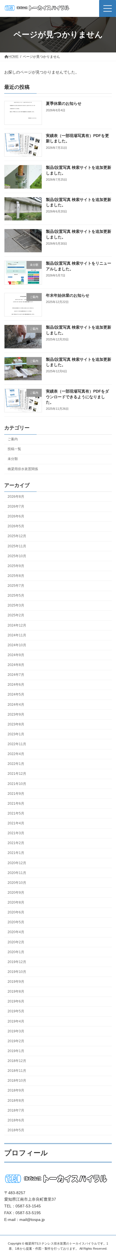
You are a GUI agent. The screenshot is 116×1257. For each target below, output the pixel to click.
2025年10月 (17, 556)
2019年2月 (16, 1041)
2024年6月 (16, 685)
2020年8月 (16, 902)
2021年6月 (16, 803)
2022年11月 (17, 744)
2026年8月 (16, 497)
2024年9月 (16, 655)
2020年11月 (17, 873)
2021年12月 (17, 774)
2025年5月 (16, 595)
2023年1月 (16, 734)
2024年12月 (17, 625)
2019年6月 (16, 1001)
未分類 (13, 459)
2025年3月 (16, 605)
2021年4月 (16, 823)
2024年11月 (17, 635)
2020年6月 (16, 912)
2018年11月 (17, 1071)
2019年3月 (16, 1031)
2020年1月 (16, 952)
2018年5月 (16, 1130)
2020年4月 (16, 932)
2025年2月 (16, 615)
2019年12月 (17, 962)
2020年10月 (17, 883)
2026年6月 (16, 516)
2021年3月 (16, 833)
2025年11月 (17, 546)
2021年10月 (17, 783)
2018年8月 (16, 1100)
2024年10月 (17, 645)
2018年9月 (16, 1090)
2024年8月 (16, 665)
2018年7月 (16, 1110)
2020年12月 (17, 863)
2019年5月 (16, 1011)
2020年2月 (16, 942)
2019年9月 (16, 982)
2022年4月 (16, 754)
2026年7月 (16, 506)
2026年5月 (16, 526)
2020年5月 (16, 922)
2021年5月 (16, 813)
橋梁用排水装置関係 (23, 469)
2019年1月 (16, 1051)
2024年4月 (16, 704)
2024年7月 (16, 675)
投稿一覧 (14, 449)
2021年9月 (16, 793)
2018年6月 (16, 1120)
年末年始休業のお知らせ (67, 295)
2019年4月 (16, 1021)
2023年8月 (16, 724)
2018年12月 (17, 1061)
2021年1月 (16, 853)
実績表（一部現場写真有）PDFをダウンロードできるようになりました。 (77, 396)
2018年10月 (17, 1081)
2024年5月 (16, 694)
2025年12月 (17, 536)
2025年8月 (16, 576)
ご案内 (13, 439)
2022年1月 (16, 764)
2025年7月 (16, 586)
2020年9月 (16, 893)
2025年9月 (16, 566)
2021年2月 (16, 843)
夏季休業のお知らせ (63, 103)
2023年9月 (16, 714)
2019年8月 (16, 991)
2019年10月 (17, 972)
